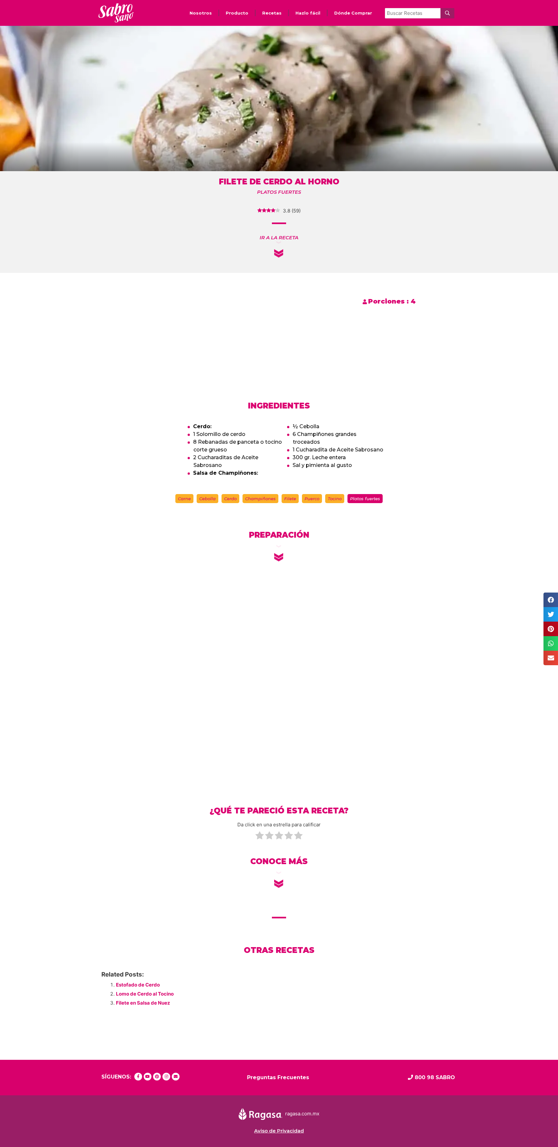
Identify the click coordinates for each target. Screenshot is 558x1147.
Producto (237, 13)
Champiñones (260, 498)
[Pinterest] (157, 1076)
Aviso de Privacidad (279, 1131)
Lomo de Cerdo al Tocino (145, 994)
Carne (184, 498)
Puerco (312, 498)
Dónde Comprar (353, 13)
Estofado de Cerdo (138, 985)
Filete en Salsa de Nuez (143, 1003)
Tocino (335, 498)
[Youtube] (147, 1076)
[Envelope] (176, 1076)
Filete (290, 498)
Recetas (272, 13)
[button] (279, 237)
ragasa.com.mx (302, 1114)
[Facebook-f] (138, 1076)
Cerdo (230, 498)
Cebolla (207, 498)
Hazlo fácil (307, 13)
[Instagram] (166, 1076)
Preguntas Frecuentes (278, 1077)
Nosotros (201, 13)
